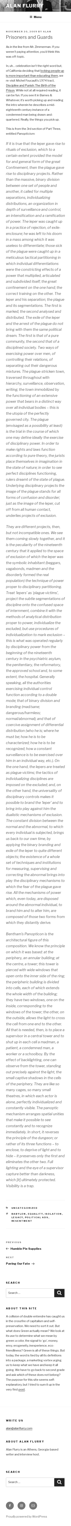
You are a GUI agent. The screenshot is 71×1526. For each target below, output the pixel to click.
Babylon (18, 1213)
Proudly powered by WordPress (26, 1516)
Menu (38, 17)
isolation (53, 1213)
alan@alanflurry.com (19, 1428)
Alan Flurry (25, 6)
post (22, 1389)
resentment (22, 1221)
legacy (17, 1217)
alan (47, 31)
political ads (37, 1217)
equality (35, 1213)
